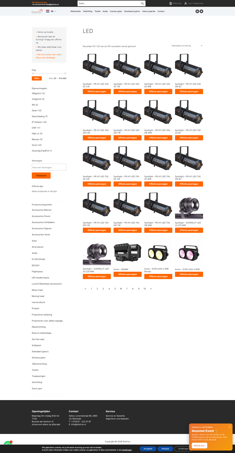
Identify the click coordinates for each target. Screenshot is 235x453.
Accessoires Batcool (41, 210)
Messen (35, 139)
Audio (105, 11)
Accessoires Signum (42, 228)
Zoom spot (37, 388)
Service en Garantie (115, 416)
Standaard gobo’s (132, 11)
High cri (35, 133)
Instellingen (183, 448)
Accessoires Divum (41, 216)
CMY (34, 127)
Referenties (76, 11)
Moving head (38, 296)
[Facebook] (197, 11)
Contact (161, 11)
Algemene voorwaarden (117, 418)
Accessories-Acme (41, 234)
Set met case (38, 339)
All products (37, 247)
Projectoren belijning (42, 314)
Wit (33, 104)
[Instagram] (201, 11)
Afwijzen (165, 448)
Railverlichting (39, 327)
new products (38, 302)
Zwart (34, 110)
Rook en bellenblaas (41, 333)
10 (145, 288)
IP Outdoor (37, 122)
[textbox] (50, 167)
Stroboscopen (38, 357)
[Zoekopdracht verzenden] (142, 3)
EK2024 (35, 265)
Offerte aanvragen (97, 91)
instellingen (127, 450)
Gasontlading (38, 116)
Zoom (34, 145)
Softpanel (36, 345)
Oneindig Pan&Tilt (40, 150)
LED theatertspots (40, 277)
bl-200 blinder (38, 259)
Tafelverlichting (39, 364)
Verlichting (87, 11)
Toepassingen (38, 376)
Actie (34, 240)
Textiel (97, 11)
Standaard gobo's (40, 351)
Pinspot (35, 308)
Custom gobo (116, 11)
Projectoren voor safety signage (47, 320)
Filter (36, 78)
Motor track (37, 290)
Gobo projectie (148, 11)
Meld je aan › (199, 445)
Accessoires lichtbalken (43, 222)
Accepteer (148, 448)
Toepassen (41, 175)
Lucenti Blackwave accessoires (47, 283)
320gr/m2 (36, 99)
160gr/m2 (36, 93)
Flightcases (37, 271)
